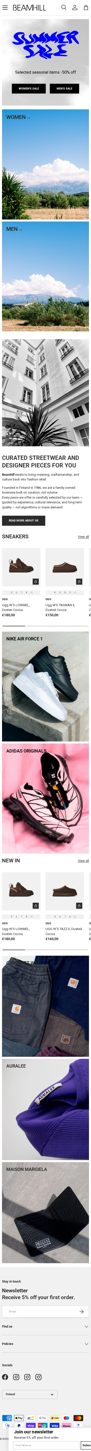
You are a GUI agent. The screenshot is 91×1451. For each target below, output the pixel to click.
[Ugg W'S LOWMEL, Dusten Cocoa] (21, 567)
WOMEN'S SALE (29, 88)
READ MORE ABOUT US (23, 520)
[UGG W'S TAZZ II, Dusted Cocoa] (65, 891)
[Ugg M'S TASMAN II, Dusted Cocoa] (65, 567)
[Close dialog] (88, 1431)
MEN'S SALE (64, 88)
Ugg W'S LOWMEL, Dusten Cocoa (16, 607)
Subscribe (81, 1445)
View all (83, 537)
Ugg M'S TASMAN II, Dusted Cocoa (60, 607)
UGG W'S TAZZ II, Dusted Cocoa (64, 931)
